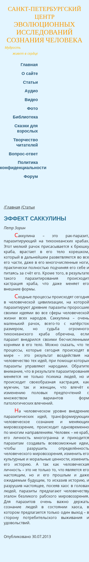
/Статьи (28, 207)
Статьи (30, 82)
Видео (31, 99)
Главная (29, 64)
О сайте (30, 73)
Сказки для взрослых (26, 128)
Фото (32, 108)
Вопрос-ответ (23, 153)
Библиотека (25, 116)
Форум (31, 176)
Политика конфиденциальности (21, 165)
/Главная (12, 207)
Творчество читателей (25, 142)
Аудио (31, 90)
